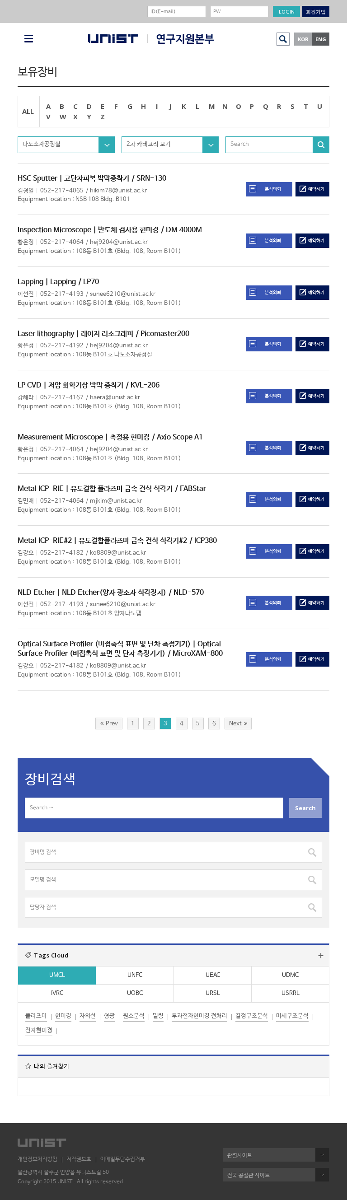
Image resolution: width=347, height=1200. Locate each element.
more (321, 955)
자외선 (88, 1016)
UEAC (213, 975)
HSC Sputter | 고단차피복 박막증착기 (73, 178)
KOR (303, 39)
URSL (213, 993)
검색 (283, 39)
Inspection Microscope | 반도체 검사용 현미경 (88, 230)
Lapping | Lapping (47, 282)
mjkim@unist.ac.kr (116, 501)
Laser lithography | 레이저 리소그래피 (75, 334)
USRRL (290, 993)
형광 (109, 1016)
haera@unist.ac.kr (115, 397)
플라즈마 (36, 1016)
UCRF (180, 39)
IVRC (57, 993)
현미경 (63, 1016)
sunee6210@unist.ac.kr (122, 294)
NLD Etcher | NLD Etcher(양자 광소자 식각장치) (92, 592)
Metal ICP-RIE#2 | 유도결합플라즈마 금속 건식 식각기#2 (102, 541)
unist (113, 38)
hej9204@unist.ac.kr (119, 242)
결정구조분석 (251, 1016)
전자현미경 (38, 1030)
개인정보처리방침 (37, 1159)
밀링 (158, 1016)
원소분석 (134, 1016)
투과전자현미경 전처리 (199, 1016)
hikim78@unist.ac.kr (118, 190)
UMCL (57, 975)
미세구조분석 (292, 1016)
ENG (320, 39)
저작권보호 (78, 1159)
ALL (28, 111)
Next (235, 723)
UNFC (134, 975)
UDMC (290, 975)
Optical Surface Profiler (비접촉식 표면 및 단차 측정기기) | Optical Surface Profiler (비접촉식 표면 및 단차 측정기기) (119, 649)
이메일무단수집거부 (122, 1159)
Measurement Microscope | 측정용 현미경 (84, 437)
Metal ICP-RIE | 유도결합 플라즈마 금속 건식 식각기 (95, 489)
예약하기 (316, 189)
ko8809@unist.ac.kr (118, 553)
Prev (112, 723)
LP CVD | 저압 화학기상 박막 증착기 (70, 385)
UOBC (135, 993)
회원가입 (316, 11)
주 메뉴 (28, 38)
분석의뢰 (273, 189)
